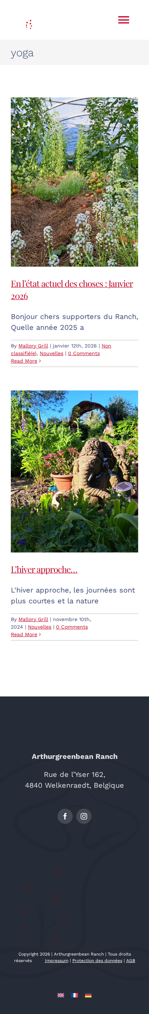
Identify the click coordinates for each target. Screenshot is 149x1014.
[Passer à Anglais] (61, 994)
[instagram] (83, 816)
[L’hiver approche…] (74, 471)
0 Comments (84, 353)
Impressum (56, 960)
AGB (130, 960)
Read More (24, 361)
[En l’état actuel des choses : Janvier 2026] (74, 182)
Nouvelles (51, 353)
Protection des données (97, 960)
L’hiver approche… (44, 569)
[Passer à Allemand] (88, 994)
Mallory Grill (33, 346)
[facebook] (65, 816)
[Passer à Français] (74, 994)
